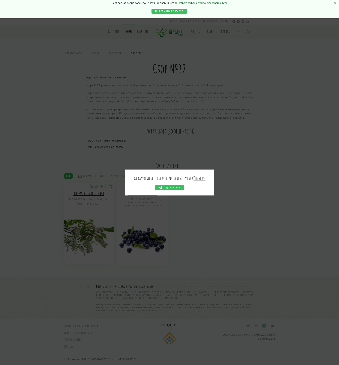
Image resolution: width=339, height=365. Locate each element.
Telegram (200, 178)
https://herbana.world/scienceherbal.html (203, 3)
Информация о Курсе (169, 11)
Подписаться (171, 187)
